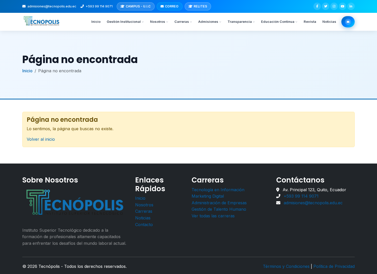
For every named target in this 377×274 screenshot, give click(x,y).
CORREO (171, 6)
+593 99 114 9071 (99, 6)
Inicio (96, 21)
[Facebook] (317, 6)
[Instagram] (334, 6)
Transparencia (239, 21)
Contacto (144, 224)
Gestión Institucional (124, 21)
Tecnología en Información (218, 189)
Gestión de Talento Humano (219, 209)
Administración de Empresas (219, 202)
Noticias (329, 21)
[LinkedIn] (351, 6)
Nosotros (157, 21)
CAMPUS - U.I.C (138, 6)
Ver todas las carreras (213, 215)
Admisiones (208, 21)
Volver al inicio (41, 139)
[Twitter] (325, 6)
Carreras (181, 21)
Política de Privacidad (334, 266)
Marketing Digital (208, 196)
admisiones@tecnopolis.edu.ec (51, 6)
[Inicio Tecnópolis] (41, 21)
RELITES (200, 6)
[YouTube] (342, 6)
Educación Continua (277, 21)
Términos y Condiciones (286, 266)
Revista (310, 21)
